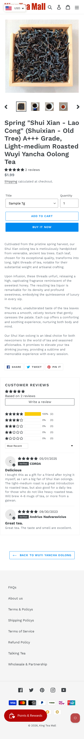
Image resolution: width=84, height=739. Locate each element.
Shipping (10, 181)
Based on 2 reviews (20, 396)
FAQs (12, 587)
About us (15, 598)
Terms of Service (21, 631)
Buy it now (42, 227)
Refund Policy (19, 642)
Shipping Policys (21, 620)
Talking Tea (16, 653)
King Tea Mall (47, 725)
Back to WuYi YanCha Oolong (45, 555)
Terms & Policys (20, 609)
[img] (28, 459)
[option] (21, 106)
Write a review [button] (40, 402)
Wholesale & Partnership (27, 664)
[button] (14, 170)
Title (9, 195)
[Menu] (76, 7)
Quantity (66, 195)
